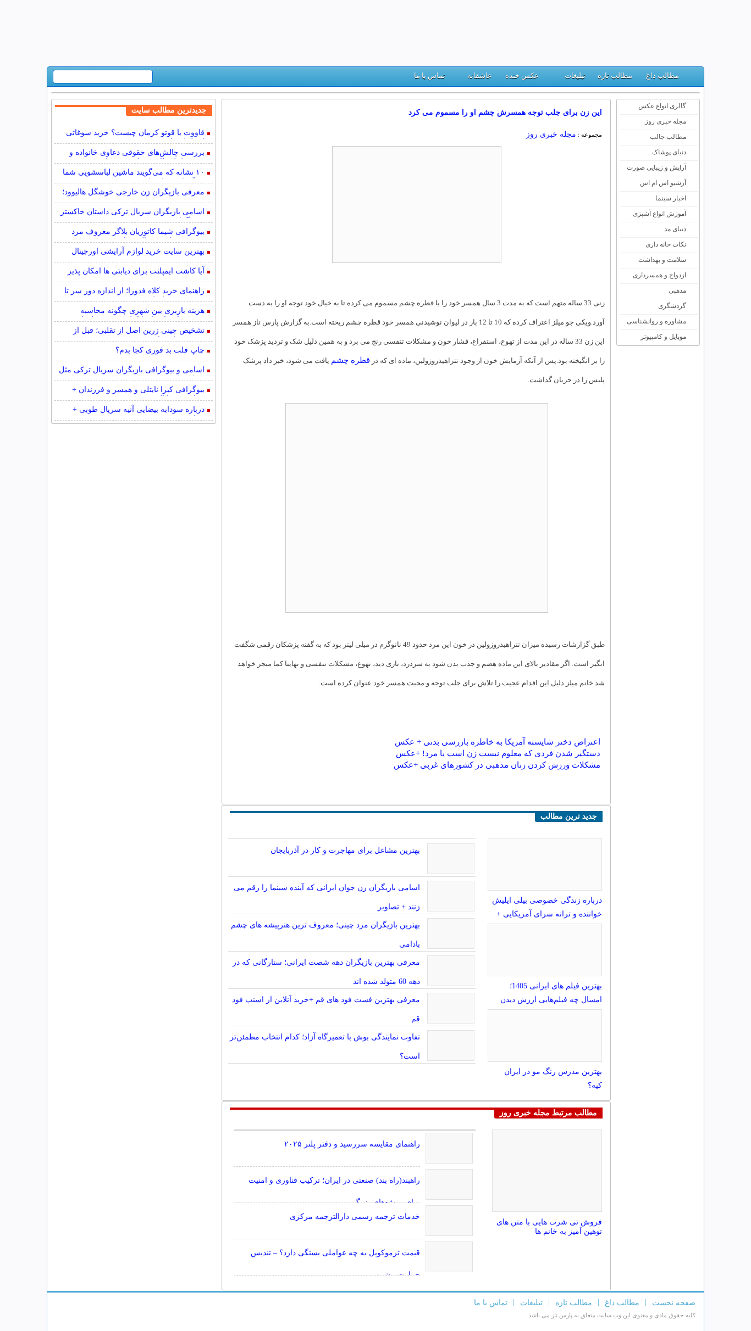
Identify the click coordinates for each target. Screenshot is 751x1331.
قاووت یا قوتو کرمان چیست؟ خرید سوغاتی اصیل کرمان (135, 133)
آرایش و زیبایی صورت (656, 167)
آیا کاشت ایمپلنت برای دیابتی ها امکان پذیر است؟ (136, 272)
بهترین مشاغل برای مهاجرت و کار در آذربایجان (345, 850)
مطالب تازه (615, 75)
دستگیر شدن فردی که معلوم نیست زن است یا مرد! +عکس (498, 753)
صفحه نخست (673, 1303)
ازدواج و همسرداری (659, 275)
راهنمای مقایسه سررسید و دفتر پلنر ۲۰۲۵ (352, 1144)
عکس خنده (522, 75)
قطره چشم (350, 360)
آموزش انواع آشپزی (659, 213)
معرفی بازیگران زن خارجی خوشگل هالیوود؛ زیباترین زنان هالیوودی (133, 193)
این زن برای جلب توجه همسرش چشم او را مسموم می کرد (505, 112)
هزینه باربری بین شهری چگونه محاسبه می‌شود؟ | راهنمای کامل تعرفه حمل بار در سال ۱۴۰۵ (136, 311)
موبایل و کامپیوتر (663, 336)
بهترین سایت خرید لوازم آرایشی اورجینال (138, 251)
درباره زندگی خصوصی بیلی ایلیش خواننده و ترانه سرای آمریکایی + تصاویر (547, 914)
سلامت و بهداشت (662, 260)
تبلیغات (575, 75)
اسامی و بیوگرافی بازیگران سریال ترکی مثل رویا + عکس (132, 371)
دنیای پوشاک (669, 152)
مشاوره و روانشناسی (656, 321)
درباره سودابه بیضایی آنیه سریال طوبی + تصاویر (139, 410)
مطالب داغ (662, 75)
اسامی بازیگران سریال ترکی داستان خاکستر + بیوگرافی (132, 213)
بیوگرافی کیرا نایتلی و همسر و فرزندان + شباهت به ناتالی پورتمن (138, 390)
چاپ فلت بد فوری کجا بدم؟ (160, 350)
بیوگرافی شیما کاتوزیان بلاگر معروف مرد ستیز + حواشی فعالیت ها (138, 232)
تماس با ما (429, 75)
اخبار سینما (670, 198)
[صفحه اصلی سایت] (691, 78)
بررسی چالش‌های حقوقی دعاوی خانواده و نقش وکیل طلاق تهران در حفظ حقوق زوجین (132, 153)
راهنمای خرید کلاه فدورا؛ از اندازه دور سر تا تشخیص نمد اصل (134, 292)
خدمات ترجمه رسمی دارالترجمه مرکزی (355, 1216)
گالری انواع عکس (662, 106)
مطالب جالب (668, 137)
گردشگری (672, 306)
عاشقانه (479, 75)
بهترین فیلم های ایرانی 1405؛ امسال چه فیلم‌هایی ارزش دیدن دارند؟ (551, 999)
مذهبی (677, 290)
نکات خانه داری (665, 244)
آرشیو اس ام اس (663, 183)
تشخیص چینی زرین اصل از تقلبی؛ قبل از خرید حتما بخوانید (139, 331)
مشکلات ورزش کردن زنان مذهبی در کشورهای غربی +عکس (497, 764)
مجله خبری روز (665, 121)
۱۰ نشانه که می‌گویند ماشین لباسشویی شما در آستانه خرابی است (134, 173)
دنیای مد (675, 229)
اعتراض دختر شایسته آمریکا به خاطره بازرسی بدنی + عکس (497, 741)
